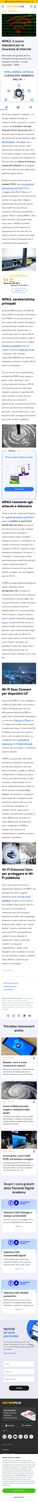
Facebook (19, 1016)
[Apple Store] (10, 1425)
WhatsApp (24, 1016)
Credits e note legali (8, 1453)
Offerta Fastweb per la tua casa (19, 2)
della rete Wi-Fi (27, 349)
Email (29, 1016)
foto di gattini (8, 141)
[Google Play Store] (26, 1425)
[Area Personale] (35, 6)
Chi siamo (5, 1450)
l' (22, 720)
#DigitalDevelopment (10, 986)
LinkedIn (8, 1016)
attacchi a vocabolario (11, 345)
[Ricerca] (32, 6)
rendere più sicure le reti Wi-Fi (19, 517)
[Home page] (15, 6)
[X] (31, 1436)
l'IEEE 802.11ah (25, 743)
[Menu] (2, 6)
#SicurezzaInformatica (10, 983)
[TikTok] (10, 1436)
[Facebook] (26, 1436)
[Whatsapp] (21, 1436)
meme (23, 141)
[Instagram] (4, 1436)
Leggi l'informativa (10, 1353)
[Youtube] (15, 1436)
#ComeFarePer (8, 990)
